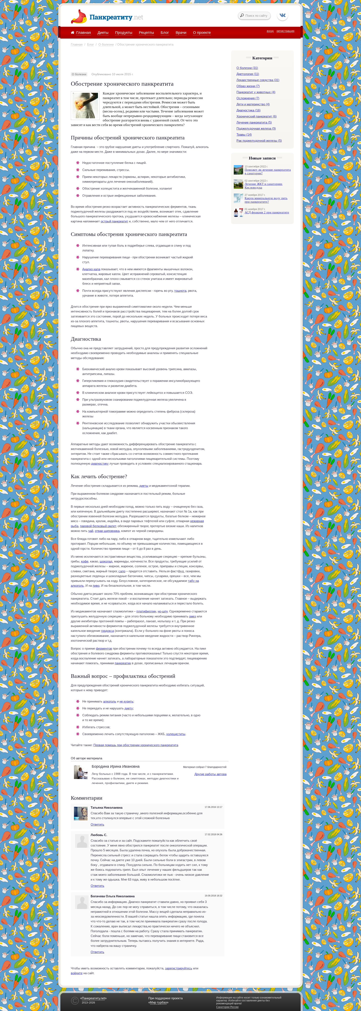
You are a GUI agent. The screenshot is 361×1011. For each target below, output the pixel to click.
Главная (77, 44)
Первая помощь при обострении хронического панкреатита (135, 745)
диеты (143, 485)
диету (129, 708)
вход (270, 31)
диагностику (100, 463)
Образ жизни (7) (248, 86)
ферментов (104, 648)
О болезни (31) (247, 68)
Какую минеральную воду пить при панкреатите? (266, 199)
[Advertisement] (147, 59)
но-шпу (163, 611)
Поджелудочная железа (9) (256, 128)
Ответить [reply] (97, 824)
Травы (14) (244, 134)
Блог (90, 44)
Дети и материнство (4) (253, 104)
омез (192, 616)
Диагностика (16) (248, 110)
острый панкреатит (114, 221)
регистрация (285, 31)
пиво (96, 585)
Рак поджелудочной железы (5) (259, 140)
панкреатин (123, 663)
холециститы (175, 734)
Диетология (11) (247, 74)
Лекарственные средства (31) (257, 80)
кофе (84, 561)
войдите (77, 973)
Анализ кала (91, 269)
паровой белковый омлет (98, 526)
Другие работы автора (210, 774)
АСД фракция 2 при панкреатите (267, 212)
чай (90, 531)
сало (121, 571)
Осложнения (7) (247, 98)
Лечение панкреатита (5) (254, 122)
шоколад (106, 561)
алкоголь (109, 701)
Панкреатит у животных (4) (255, 92)
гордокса (107, 630)
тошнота (180, 290)
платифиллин (146, 611)
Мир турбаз (158, 1002)
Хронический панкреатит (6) (256, 116)
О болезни (106, 44)
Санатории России (227, 1007)
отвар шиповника (107, 531)
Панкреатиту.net (93, 998)
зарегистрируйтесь (178, 968)
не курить (126, 701)
